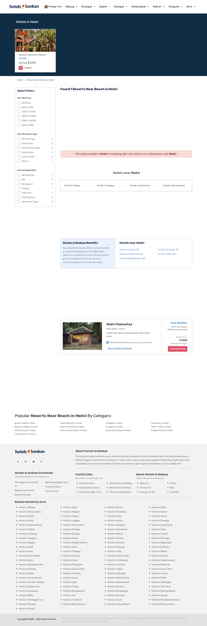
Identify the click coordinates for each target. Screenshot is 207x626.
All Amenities (28, 175)
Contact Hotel (177, 349)
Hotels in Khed (26, 551)
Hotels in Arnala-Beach (30, 578)
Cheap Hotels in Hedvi (25, 434)
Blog (172, 487)
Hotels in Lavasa (160, 573)
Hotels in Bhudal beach (174, 185)
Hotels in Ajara (70, 582)
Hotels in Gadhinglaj (161, 582)
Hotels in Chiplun (72, 185)
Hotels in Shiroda (160, 556)
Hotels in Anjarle (71, 516)
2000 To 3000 (29, 116)
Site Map (174, 492)
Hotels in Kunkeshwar (29, 586)
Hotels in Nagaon (71, 512)
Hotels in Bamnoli (115, 595)
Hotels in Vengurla (27, 538)
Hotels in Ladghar (71, 520)
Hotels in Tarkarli (160, 534)
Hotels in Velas (114, 551)
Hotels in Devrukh (115, 542)
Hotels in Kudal (70, 560)
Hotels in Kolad (26, 547)
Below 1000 (27, 107)
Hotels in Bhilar (26, 595)
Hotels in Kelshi (114, 516)
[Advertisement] (126, 115)
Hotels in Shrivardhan (73, 525)
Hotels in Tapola (115, 569)
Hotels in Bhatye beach (163, 604)
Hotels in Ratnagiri (161, 538)
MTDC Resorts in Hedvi (25, 430)
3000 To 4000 (29, 120)
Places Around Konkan (120, 492)
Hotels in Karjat (70, 578)
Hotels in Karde (26, 520)
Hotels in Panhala (27, 569)
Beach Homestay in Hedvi (72, 427)
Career (173, 483)
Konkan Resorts (87, 483)
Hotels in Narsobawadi (118, 582)
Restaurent (27, 184)
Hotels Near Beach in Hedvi (118, 430)
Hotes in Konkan (48, 619)
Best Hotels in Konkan (120, 487)
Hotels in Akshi (70, 507)
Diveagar (86, 6)
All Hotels (26, 103)
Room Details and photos (120, 348)
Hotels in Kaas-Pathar (74, 569)
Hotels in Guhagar (105, 185)
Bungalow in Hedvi (114, 427)
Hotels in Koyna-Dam (162, 569)
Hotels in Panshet (71, 573)
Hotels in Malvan (115, 534)
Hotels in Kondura (115, 586)
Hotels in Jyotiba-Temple (31, 582)
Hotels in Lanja (26, 560)
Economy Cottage (31, 148)
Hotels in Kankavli (71, 556)
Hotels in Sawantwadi (118, 556)
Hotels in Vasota (160, 595)
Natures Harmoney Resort (32, 54)
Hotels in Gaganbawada (163, 560)
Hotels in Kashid (115, 507)
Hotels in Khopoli (27, 608)
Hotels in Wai (69, 595)
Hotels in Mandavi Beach (163, 591)
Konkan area (158, 456)
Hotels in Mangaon (116, 525)
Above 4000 (28, 125)
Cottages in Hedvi (114, 423)
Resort (25, 161)
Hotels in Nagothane (162, 542)
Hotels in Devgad (71, 534)
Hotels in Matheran (161, 564)
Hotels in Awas (114, 600)
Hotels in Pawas (71, 586)
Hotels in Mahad (159, 551)
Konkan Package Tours (90, 492)
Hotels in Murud (114, 520)
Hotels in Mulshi (26, 573)
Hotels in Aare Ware (161, 586)
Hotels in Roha (70, 547)
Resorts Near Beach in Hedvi (40, 80)
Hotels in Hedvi (165, 254)
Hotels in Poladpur (72, 551)
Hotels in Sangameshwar (75, 542)
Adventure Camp (30, 201)
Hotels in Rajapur (27, 542)
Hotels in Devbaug (28, 534)
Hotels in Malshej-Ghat (118, 578)
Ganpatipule (138, 6)
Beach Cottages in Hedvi (26, 427)
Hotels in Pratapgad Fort (31, 600)
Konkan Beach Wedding (121, 483)
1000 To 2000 (29, 111)
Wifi (23, 179)
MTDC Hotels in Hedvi (161, 427)
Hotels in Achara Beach (118, 604)
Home (20, 80)
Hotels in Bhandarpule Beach (166, 600)
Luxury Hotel (28, 157)
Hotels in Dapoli (26, 516)
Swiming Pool (28, 197)
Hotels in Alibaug (27, 507)
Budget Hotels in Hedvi (161, 430)
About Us (144, 483)
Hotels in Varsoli (159, 512)
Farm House (27, 152)
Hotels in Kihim (159, 507)
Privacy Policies (52, 487)
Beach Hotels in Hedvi (25, 423)
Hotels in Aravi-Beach (29, 556)
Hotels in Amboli (115, 538)
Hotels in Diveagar (160, 520)
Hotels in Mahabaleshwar (31, 564)
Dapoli (103, 6)
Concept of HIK (147, 492)
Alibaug (69, 6)
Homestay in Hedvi (160, 423)
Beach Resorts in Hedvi (71, 423)
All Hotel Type (28, 139)
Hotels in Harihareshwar (30, 525)
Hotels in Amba (70, 538)
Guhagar (119, 6)
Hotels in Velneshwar (140, 185)
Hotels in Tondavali (72, 600)
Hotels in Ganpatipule (162, 525)
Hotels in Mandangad (117, 591)
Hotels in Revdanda (116, 512)
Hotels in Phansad (116, 547)
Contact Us (145, 487)
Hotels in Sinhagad (116, 573)
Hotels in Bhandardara (74, 591)
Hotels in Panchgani (72, 564)
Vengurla (174, 6)
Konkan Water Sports (89, 487)
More (189, 6)
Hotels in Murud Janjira (30, 512)
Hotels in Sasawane (28, 591)
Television (27, 193)
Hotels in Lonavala (116, 564)
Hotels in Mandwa (27, 604)
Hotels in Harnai (159, 516)
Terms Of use (51, 491)
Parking (25, 188)
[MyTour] (24, 6)
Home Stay (27, 143)
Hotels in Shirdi (159, 578)
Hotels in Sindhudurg (117, 560)
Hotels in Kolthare (160, 547)
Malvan (157, 6)
